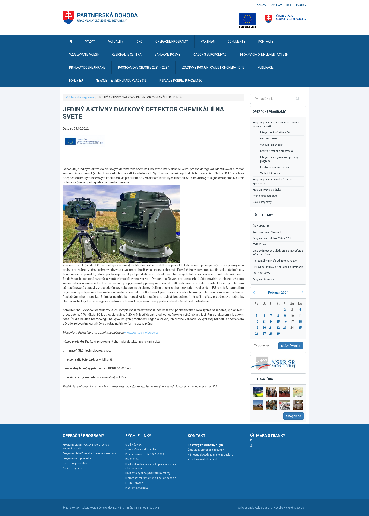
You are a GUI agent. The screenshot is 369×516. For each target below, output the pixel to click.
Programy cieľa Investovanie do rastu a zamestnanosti (276, 124)
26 (256, 333)
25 (300, 327)
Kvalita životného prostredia (276, 151)
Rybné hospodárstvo (265, 195)
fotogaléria (293, 416)
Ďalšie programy (262, 202)
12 (256, 321)
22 (278, 327)
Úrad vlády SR (261, 225)
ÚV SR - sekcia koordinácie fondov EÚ (94, 507)
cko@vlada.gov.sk (207, 459)
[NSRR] (273, 362)
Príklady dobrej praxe (80, 97)
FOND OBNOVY (261, 273)
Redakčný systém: (285, 507)
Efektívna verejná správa (274, 167)
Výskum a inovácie (271, 144)
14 (271, 321)
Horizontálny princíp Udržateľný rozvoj (275, 260)
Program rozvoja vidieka (267, 189)
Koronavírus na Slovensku (268, 232)
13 (264, 321)
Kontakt (276, 5)
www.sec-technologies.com (142, 332)
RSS (288, 5)
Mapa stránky (270, 435)
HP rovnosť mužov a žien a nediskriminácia (278, 266)
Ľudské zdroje (268, 138)
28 (271, 333)
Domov (261, 5)
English (301, 5)
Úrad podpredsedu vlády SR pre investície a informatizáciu (278, 252)
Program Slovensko (264, 279)
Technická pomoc (270, 173)
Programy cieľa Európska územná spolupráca (273, 181)
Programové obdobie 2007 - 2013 (272, 238)
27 (264, 333)
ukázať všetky (290, 345)
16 (285, 321)
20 (264, 327)
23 (285, 327)
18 (300, 321)
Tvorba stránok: (245, 507)
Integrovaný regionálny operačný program (279, 159)
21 (271, 327)
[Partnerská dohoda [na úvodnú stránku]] (100, 17)
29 (278, 333)
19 (256, 327)
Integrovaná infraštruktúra (275, 132)
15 (278, 321)
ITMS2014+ (259, 244)
